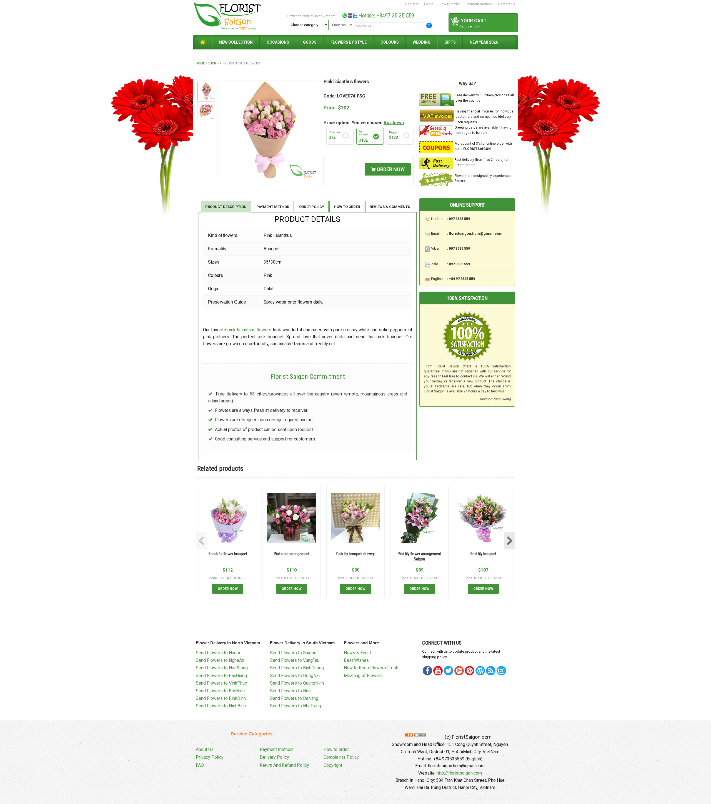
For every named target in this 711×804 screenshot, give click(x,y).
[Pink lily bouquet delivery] (355, 518)
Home (200, 63)
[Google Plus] (459, 670)
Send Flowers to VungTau (294, 660)
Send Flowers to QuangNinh (297, 683)
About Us (205, 749)
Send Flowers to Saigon (293, 652)
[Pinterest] (448, 670)
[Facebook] (427, 670)
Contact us (506, 4)
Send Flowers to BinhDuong (297, 667)
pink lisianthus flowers (249, 329)
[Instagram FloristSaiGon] (501, 670)
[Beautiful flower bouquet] (227, 518)
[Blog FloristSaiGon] (480, 670)
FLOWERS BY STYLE (349, 42)
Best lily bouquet (483, 554)
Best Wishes (356, 660)
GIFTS (450, 42)
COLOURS (389, 42)
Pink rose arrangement (291, 554)
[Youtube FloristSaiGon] (438, 670)
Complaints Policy (341, 757)
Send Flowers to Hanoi (218, 652)
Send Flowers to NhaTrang (295, 705)
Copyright (333, 765)
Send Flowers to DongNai (295, 675)
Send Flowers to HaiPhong (222, 667)
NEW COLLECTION (236, 42)
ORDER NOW (390, 169)
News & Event (357, 652)
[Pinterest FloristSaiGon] (469, 670)
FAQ (200, 765)
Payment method (478, 4)
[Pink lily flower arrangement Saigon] (419, 518)
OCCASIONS (278, 42)
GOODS (310, 42)
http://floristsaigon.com (459, 773)
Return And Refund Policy (284, 765)
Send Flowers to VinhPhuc (221, 683)
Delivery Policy (274, 757)
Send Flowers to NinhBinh (221, 705)
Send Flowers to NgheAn (220, 660)
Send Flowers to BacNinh (220, 690)
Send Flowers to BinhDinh (221, 698)
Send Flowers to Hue (290, 690)
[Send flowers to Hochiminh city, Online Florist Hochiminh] (239, 17)
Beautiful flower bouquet (228, 554)
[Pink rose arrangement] (291, 518)
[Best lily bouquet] (483, 518)
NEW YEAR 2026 (484, 42)
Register (412, 4)
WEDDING (421, 42)
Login (428, 4)
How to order (449, 4)
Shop (212, 63)
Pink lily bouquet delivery (355, 554)
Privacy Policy (210, 757)
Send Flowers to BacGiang (221, 675)
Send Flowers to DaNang (294, 698)
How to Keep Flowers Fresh (371, 667)
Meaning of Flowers (363, 675)
